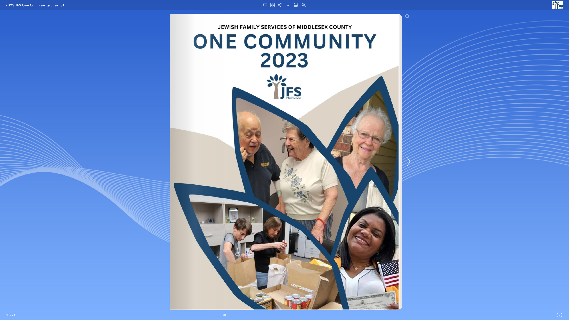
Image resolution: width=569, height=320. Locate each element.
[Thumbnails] (273, 5)
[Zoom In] (304, 5)
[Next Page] (407, 161)
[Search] (407, 16)
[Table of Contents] (265, 5)
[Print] (296, 5)
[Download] (288, 5)
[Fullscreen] (559, 315)
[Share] (280, 5)
